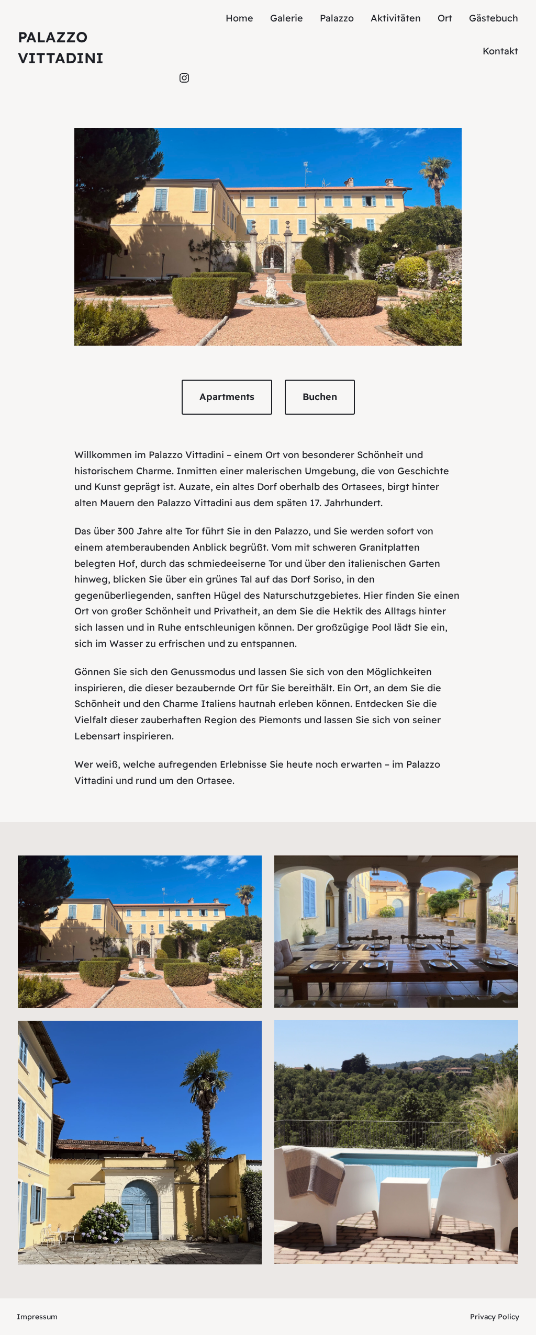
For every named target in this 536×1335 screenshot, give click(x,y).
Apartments (226, 397)
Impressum (37, 1316)
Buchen (320, 397)
